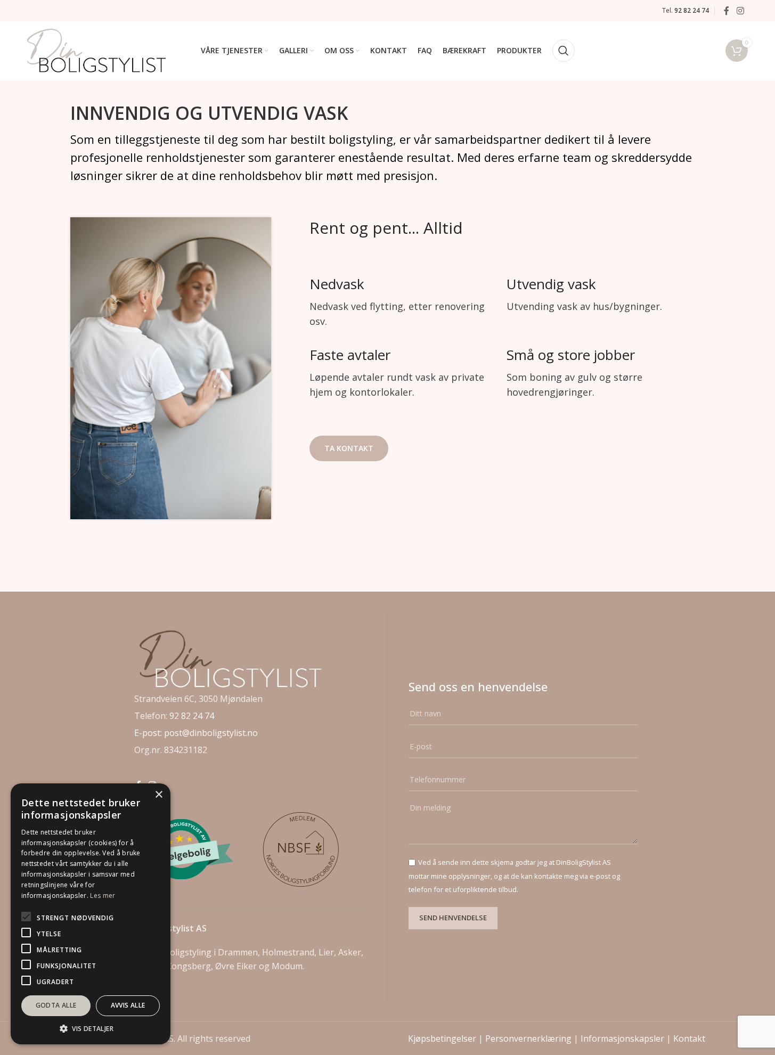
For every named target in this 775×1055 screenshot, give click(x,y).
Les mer (102, 895)
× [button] (158, 795)
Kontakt (689, 1038)
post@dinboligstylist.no (211, 733)
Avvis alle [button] (128, 1005)
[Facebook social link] (726, 11)
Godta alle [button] (56, 1005)
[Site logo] (96, 49)
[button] (90, 1028)
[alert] (90, 913)
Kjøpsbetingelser (442, 1038)
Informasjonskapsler (622, 1038)
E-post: (149, 733)
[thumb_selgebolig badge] (182, 849)
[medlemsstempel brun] (302, 849)
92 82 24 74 (191, 716)
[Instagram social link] (740, 11)
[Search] (563, 50)
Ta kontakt (348, 448)
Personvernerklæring (528, 1038)
